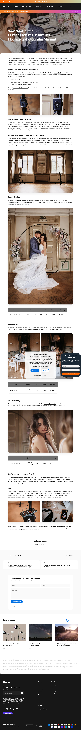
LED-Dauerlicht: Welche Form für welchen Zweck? (12, 644)
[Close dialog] (79, 354)
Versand (20, 726)
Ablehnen (45, 370)
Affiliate (40, 691)
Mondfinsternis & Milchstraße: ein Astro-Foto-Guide (39, 644)
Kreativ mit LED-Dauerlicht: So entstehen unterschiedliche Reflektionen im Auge (20, 566)
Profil (52, 687)
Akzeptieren (35, 370)
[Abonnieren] (22, 693)
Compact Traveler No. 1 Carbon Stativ (21, 84)
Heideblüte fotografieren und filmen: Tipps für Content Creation (65, 644)
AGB (18, 726)
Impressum (5, 727)
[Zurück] (25, 1)
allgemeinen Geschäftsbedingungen (44, 604)
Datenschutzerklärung (42, 366)
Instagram (43, 544)
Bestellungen (54, 685)
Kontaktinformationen (11, 727)
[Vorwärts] (56, 1)
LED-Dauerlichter (30, 491)
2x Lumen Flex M (15, 79)
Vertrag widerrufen (55, 693)
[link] (42, 709)
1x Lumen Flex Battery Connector (30, 82)
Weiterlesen (5, 648)
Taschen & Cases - (10, 11)
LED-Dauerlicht (56, 140)
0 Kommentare (70, 555)
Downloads (40, 689)
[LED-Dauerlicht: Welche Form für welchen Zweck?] (14, 632)
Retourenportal (54, 691)
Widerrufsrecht (5, 726)
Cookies (17, 727)
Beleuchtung (11, 30)
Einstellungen (54, 689)
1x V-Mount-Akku (15, 82)
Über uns (40, 695)
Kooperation (41, 693)
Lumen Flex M (57, 72)
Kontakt (40, 697)
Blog (39, 685)
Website (37, 544)
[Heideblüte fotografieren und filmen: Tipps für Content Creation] (66, 632)
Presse (39, 687)
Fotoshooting (20, 30)
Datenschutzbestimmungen (59, 604)
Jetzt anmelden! (71, 373)
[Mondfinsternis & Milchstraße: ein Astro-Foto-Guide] (40, 632)
